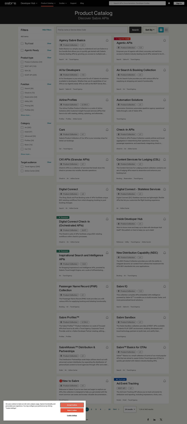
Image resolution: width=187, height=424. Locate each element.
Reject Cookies (72, 410)
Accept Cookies (72, 405)
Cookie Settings (72, 415)
